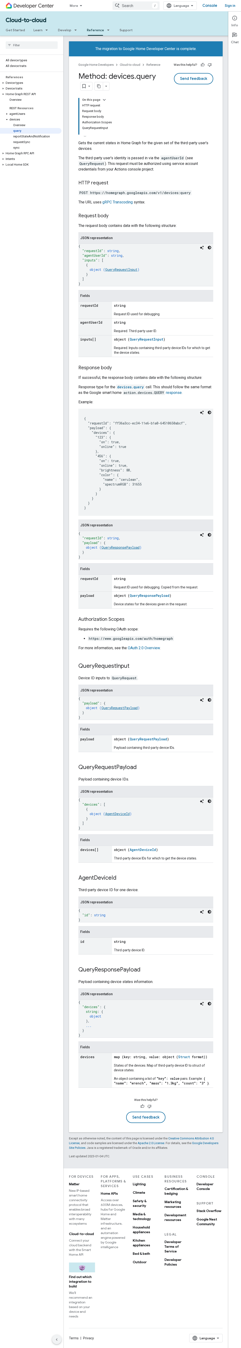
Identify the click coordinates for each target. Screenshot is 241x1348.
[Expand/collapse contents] (104, 100)
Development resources (175, 1217)
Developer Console (205, 1186)
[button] (30, 83)
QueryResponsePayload (120, 547)
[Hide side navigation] (56, 1339)
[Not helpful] (209, 64)
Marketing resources (173, 1204)
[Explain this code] (202, 247)
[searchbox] (32, 45)
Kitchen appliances (141, 1242)
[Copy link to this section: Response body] (116, 368)
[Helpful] (202, 64)
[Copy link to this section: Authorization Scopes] (129, 619)
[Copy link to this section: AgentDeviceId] (121, 878)
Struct (184, 1057)
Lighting (139, 1184)
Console (209, 5)
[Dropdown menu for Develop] (77, 30)
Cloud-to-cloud (26, 20)
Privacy (88, 1338)
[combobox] (136, 5)
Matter (74, 1184)
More (74, 6)
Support (126, 30)
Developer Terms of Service (173, 1246)
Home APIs (109, 1193)
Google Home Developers (96, 64)
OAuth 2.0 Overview (144, 648)
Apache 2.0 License (151, 1143)
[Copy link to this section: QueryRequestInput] (134, 666)
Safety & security (139, 1203)
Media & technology (142, 1216)
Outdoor (140, 1262)
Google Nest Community (207, 1221)
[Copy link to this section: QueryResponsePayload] (145, 970)
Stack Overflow (209, 1211)
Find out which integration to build (80, 1281)
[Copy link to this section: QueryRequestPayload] (141, 767)
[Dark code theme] (209, 247)
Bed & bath (141, 1253)
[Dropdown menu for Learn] (48, 30)
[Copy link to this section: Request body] (113, 216)
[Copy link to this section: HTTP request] (113, 183)
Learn (37, 30)
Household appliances (141, 1229)
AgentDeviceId (117, 814)
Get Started (15, 30)
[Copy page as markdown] (99, 86)
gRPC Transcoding (117, 202)
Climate (139, 1192)
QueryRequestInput (121, 269)
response (174, 392)
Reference (95, 30)
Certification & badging (176, 1191)
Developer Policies (173, 1262)
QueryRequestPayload (119, 708)
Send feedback (193, 78)
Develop (64, 30)
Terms (74, 1338)
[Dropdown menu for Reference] (109, 30)
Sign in (230, 6)
